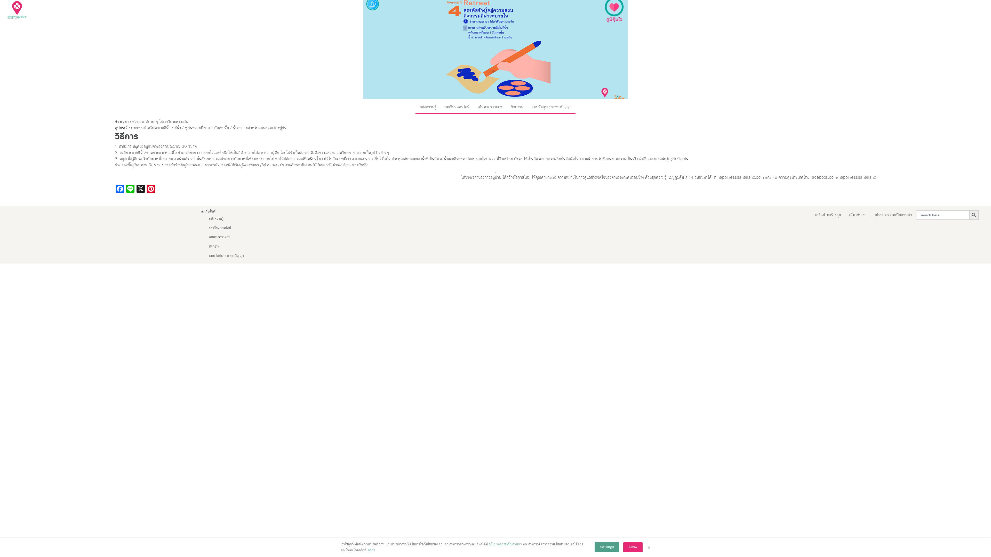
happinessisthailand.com (740, 177)
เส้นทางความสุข (490, 107)
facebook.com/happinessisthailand (843, 177)
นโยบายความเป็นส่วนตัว (893, 215)
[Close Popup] (649, 547)
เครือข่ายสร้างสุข (828, 215)
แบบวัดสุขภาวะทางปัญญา (551, 107)
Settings (607, 547)
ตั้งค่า (371, 550)
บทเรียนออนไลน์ (456, 107)
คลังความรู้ (428, 107)
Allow (632, 547)
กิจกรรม (517, 107)
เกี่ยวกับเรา (857, 215)
